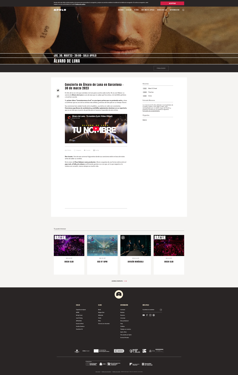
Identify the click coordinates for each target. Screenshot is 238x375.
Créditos (122, 326)
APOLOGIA (79, 320)
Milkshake (100, 315)
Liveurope (122, 318)
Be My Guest (79, 315)
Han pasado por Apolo (126, 334)
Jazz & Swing (79, 318)
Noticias (122, 312)
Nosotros (122, 315)
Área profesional (124, 320)
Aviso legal (98, 371)
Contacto (122, 309)
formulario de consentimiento (151, 111)
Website (69, 150)
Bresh (99, 309)
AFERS (77, 312)
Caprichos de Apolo (81, 309)
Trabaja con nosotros (125, 329)
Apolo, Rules (123, 332)
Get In (145, 120)
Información (175, 10)
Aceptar (172, 3)
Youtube (88, 150)
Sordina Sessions (80, 326)
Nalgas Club (101, 312)
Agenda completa (117, 281)
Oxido (99, 318)
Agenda (121, 10)
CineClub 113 (162, 10)
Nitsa (99, 320)
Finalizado (161, 68)
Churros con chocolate (104, 323)
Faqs (121, 323)
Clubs (136, 10)
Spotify (97, 150)
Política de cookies (80, 4)
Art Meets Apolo (147, 10)
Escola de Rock (79, 323)
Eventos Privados (124, 337)
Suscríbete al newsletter (148, 309)
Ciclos (128, 10)
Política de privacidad (106, 371)
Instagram (78, 150)
